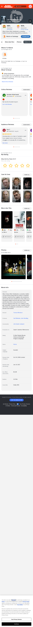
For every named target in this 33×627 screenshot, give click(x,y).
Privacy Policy (26, 601)
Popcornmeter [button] (24, 27)
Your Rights (20, 604)
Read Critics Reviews (7, 81)
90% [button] (22, 26)
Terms (3, 601)
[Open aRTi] (30, 6)
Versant (14, 600)
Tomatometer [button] (9, 27)
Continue (16, 624)
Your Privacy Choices (25, 404)
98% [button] (8, 26)
